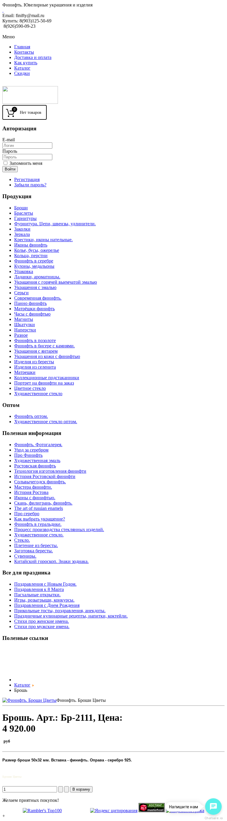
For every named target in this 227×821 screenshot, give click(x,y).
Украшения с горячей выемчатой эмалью (55, 282)
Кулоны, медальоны (34, 266)
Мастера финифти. (33, 487)
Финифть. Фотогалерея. (38, 444)
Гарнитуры (25, 218)
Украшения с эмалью (35, 287)
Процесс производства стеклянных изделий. (59, 529)
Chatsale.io (213, 818)
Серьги (21, 292)
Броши (21, 207)
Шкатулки (24, 324)
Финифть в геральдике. (37, 524)
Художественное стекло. (39, 534)
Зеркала (22, 234)
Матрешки (24, 372)
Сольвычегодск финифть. (40, 481)
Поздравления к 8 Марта (39, 589)
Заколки (22, 228)
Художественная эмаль (37, 460)
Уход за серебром (31, 449)
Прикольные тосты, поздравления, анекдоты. (60, 610)
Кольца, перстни (31, 255)
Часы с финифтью (32, 313)
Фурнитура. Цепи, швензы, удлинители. (55, 223)
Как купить (25, 62)
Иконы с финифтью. (34, 497)
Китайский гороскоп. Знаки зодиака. (51, 561)
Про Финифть (28, 455)
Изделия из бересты (34, 361)
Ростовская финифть (35, 465)
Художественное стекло (38, 393)
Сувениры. (25, 556)
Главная (22, 46)
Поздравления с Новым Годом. (45, 584)
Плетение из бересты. (36, 545)
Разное (21, 335)
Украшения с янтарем (36, 351)
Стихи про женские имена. (41, 621)
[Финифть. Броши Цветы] (29, 700)
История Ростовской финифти (44, 476)
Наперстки (25, 329)
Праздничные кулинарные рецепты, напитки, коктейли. (71, 615)
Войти (10, 169)
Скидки (22, 73)
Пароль (9, 151)
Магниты (23, 319)
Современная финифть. (37, 298)
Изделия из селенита (35, 367)
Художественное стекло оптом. (45, 421)
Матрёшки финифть (34, 308)
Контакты (24, 52)
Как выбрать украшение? (39, 518)
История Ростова (31, 492)
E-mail (8, 139)
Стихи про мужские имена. (41, 626)
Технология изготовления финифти (50, 471)
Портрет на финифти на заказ (44, 382)
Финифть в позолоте (35, 340)
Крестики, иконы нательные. (43, 239)
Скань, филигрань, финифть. (43, 502)
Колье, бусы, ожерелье (36, 250)
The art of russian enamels (38, 508)
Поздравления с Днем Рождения (47, 605)
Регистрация (27, 179)
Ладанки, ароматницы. (37, 276)
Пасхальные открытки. (37, 594)
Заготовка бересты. (33, 550)
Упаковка (23, 271)
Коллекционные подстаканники (46, 377)
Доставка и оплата (32, 57)
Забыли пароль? (30, 184)
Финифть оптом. (31, 416)
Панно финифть (30, 303)
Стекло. (22, 540)
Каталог (22, 67)
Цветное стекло (30, 388)
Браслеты (23, 213)
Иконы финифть (30, 244)
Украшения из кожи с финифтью (47, 356)
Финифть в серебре (33, 260)
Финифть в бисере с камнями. (44, 345)
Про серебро (26, 513)
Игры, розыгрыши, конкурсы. (44, 599)
